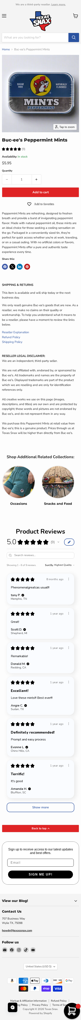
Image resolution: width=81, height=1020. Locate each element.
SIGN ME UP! (40, 874)
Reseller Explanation (15, 332)
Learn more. (58, 4)
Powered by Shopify (40, 1013)
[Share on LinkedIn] (20, 267)
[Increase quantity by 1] (36, 179)
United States (39, 966)
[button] (58, 542)
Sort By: (49, 565)
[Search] (73, 37)
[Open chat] (12, 1007)
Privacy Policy (40, 1005)
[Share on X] (12, 267)
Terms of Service (61, 1005)
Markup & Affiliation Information (28, 1001)
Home (6, 49)
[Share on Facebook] (5, 267)
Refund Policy (11, 337)
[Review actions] (68, 579)
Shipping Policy (12, 342)
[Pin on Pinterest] (27, 267)
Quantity (7, 170)
